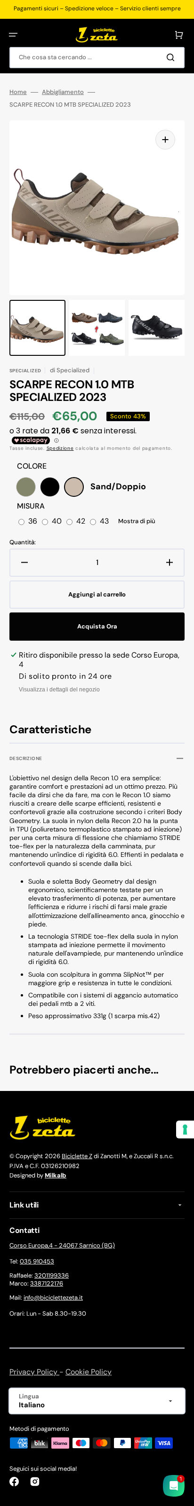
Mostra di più (136, 521)
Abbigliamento (63, 92)
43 (104, 521)
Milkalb (55, 1175)
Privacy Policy (34, 1372)
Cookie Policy (88, 1372)
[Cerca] (172, 57)
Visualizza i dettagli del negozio (59, 689)
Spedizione (60, 448)
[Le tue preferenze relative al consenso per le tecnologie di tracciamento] (185, 1129)
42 (80, 521)
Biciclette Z (77, 1156)
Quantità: (22, 542)
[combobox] (97, 57)
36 (32, 521)
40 (57, 521)
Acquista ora (97, 626)
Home (18, 92)
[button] (13, 34)
